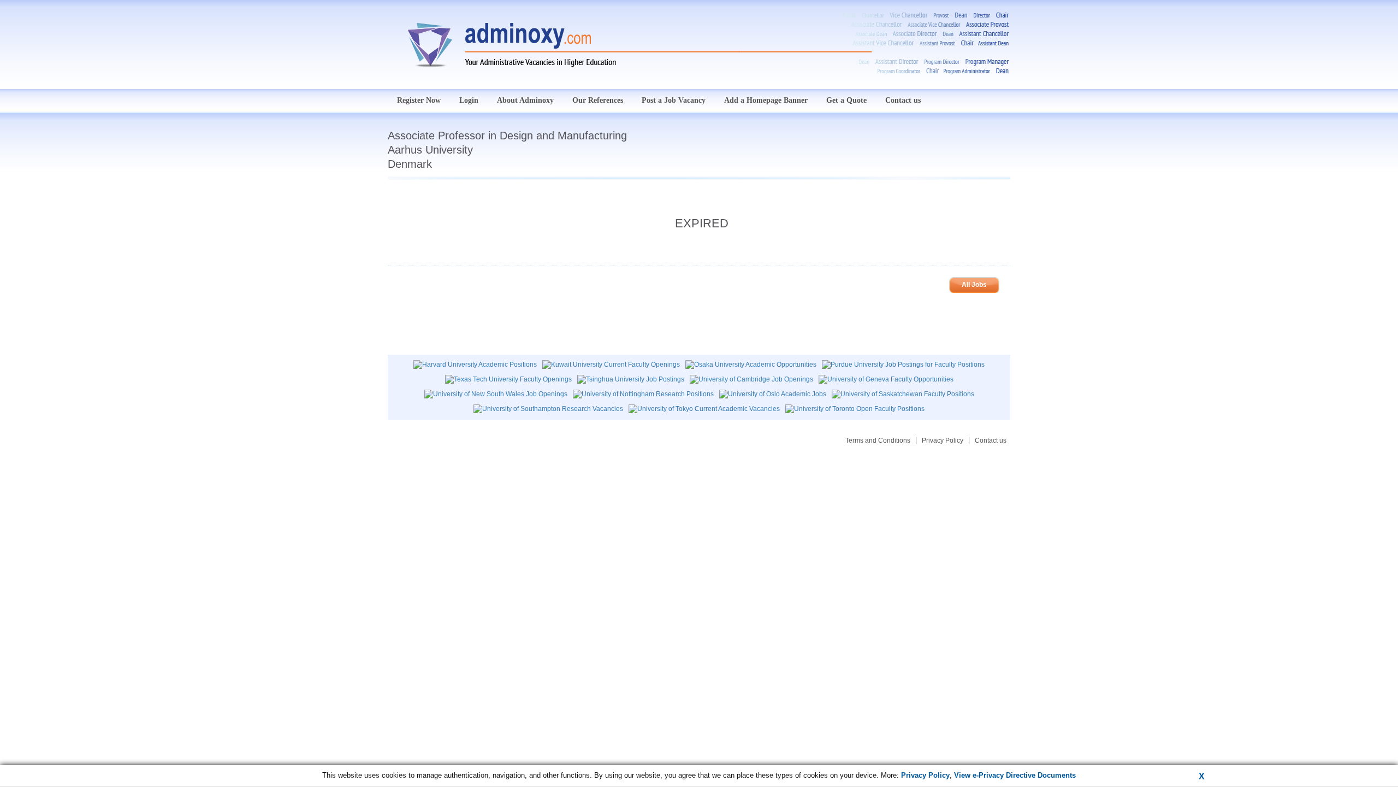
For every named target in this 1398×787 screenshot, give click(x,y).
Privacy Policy (942, 440)
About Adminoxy (525, 100)
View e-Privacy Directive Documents (1015, 775)
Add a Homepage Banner (766, 100)
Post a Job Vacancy (674, 100)
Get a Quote (846, 100)
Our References (597, 100)
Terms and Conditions (877, 440)
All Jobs (974, 285)
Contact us (903, 100)
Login (468, 100)
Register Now (419, 100)
